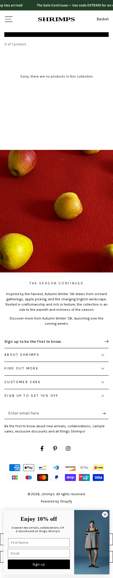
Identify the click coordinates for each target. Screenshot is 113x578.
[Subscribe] (105, 413)
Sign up (38, 564)
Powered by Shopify (56, 501)
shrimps (48, 494)
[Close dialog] (105, 514)
